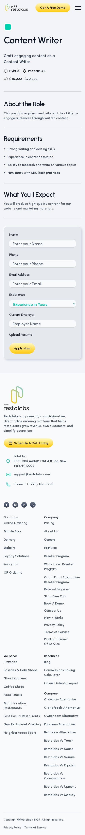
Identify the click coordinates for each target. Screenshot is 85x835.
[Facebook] (6, 505)
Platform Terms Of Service (55, 641)
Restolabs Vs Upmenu (60, 786)
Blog (47, 661)
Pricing (49, 522)
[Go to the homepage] (16, 398)
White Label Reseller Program (59, 566)
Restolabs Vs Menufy (59, 794)
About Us (51, 531)
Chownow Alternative (60, 699)
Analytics (11, 563)
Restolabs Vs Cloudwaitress (55, 776)
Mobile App (12, 531)
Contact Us (52, 610)
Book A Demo (54, 603)
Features (50, 547)
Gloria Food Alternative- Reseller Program (62, 579)
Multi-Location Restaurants (15, 705)
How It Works (53, 618)
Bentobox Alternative (60, 732)
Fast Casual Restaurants (22, 715)
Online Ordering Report (61, 682)
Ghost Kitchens (15, 678)
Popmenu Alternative (59, 723)
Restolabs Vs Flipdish (60, 765)
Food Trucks (13, 694)
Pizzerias (10, 661)
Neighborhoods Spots (20, 732)
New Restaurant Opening (22, 724)
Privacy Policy (54, 625)
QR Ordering (13, 572)
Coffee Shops (14, 686)
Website (10, 547)
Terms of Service (56, 632)
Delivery (10, 539)
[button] (78, 8)
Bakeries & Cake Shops (20, 669)
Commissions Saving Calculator (59, 672)
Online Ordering (15, 522)
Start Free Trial (55, 596)
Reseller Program (56, 555)
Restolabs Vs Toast (58, 740)
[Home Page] (16, 8)
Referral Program (56, 589)
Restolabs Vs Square (59, 756)
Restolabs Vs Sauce (58, 748)
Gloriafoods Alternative (62, 707)
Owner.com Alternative (61, 715)
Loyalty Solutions (16, 555)
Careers (50, 539)
